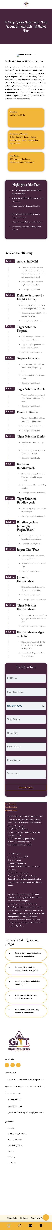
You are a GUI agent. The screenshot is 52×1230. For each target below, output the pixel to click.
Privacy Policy (12, 1218)
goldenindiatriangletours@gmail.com (25, 1112)
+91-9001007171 (14, 1099)
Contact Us (12, 1162)
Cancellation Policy (37, 1218)
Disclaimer (24, 1218)
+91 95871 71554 (14, 1106)
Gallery (10, 1151)
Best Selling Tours (15, 1145)
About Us (11, 1128)
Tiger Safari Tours (15, 1139)
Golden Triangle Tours (17, 1134)
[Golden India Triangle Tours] (26, 4)
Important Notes (11, 810)
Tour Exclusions (11, 807)
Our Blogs (12, 1157)
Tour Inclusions (11, 804)
